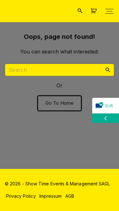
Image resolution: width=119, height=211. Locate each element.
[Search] (108, 70)
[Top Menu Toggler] (109, 11)
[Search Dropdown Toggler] (79, 11)
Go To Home (59, 103)
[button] (95, 11)
